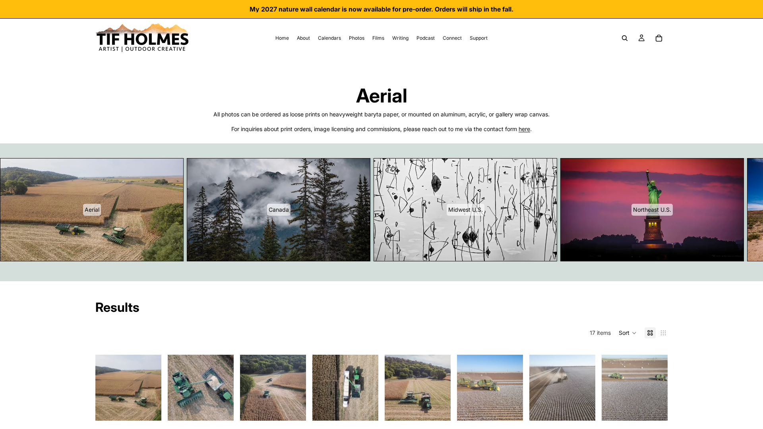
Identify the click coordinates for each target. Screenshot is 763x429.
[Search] (624, 38)
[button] (628, 333)
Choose (155, 408)
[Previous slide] (104, 387)
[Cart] (659, 38)
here (524, 129)
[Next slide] (658, 209)
